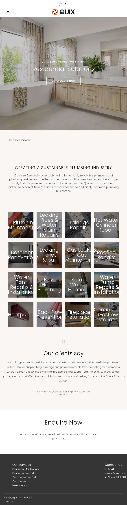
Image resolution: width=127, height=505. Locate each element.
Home (13, 140)
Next (123, 378)
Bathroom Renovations (23, 255)
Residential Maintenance (25, 469)
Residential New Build (23, 473)
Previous (3, 378)
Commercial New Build (24, 477)
